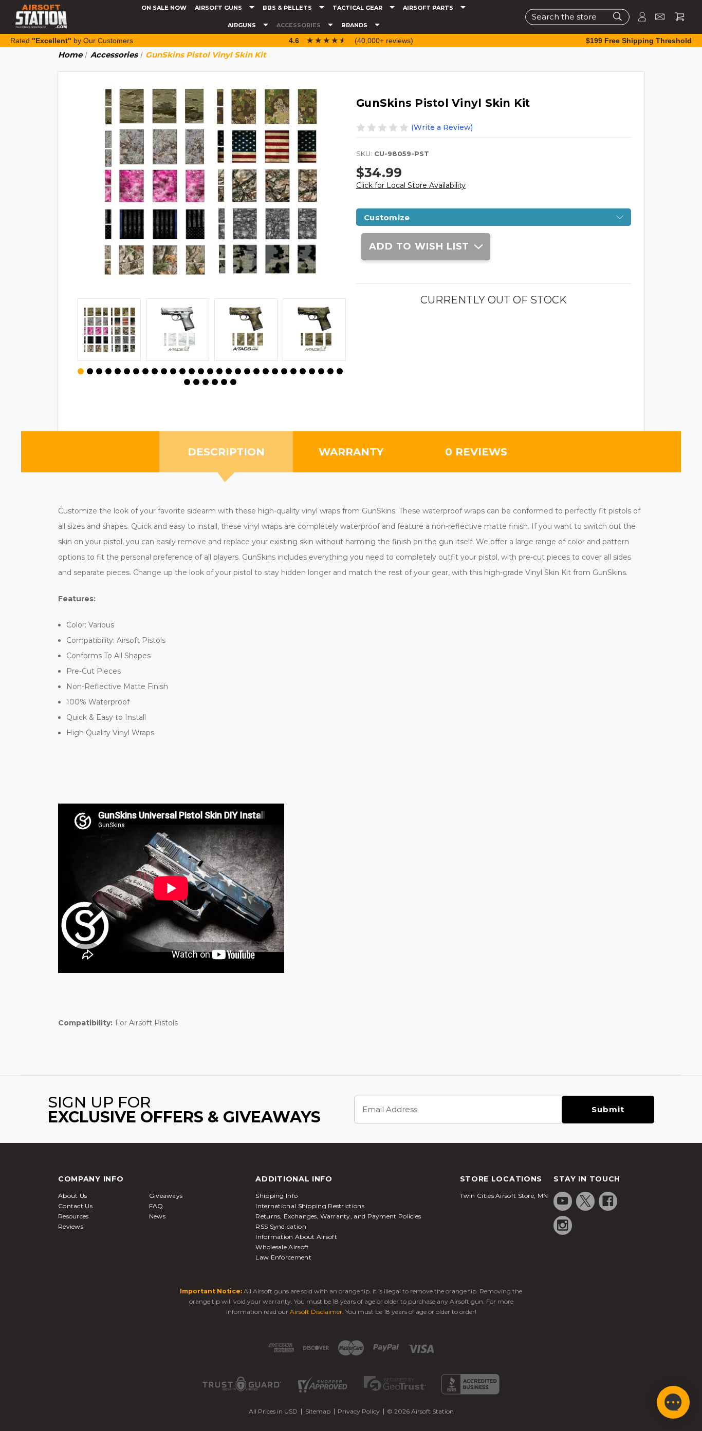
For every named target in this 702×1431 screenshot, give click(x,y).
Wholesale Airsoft (282, 1247)
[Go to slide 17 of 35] (229, 371)
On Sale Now (164, 8)
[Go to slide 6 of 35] (127, 371)
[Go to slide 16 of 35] (219, 371)
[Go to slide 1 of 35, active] (81, 372)
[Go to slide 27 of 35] (321, 371)
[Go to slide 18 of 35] (238, 371)
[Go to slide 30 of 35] (187, 382)
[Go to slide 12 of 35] (182, 371)
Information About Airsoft (296, 1237)
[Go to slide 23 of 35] (284, 371)
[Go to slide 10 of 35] (164, 371)
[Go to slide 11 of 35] (173, 371)
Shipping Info (276, 1195)
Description (226, 452)
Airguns (242, 25)
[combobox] (577, 17)
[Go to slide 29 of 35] (340, 371)
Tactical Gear (358, 8)
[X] (585, 1201)
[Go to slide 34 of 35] (224, 382)
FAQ (156, 1206)
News (157, 1216)
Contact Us (75, 1206)
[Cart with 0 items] (676, 17)
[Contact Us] (655, 17)
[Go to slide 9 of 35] (155, 371)
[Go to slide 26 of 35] (312, 371)
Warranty (351, 452)
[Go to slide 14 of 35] (201, 371)
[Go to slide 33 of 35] (215, 382)
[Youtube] (562, 1201)
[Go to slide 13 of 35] (192, 371)
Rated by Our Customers (71, 40)
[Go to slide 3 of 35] (99, 371)
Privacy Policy (359, 1411)
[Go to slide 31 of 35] (196, 382)
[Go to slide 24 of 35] (293, 371)
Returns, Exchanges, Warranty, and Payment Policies (338, 1216)
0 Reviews (476, 452)
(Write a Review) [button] (442, 127)
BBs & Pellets (288, 8)
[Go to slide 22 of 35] (275, 371)
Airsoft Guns (219, 8)
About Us (72, 1195)
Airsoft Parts (429, 8)
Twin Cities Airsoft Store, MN (504, 1195)
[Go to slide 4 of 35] (108, 371)
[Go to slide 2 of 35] (90, 371)
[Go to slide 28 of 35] (330, 371)
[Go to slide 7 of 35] (136, 371)
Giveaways (166, 1195)
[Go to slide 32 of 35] (205, 382)
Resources (73, 1216)
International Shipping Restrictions (309, 1206)
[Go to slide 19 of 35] (247, 371)
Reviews (70, 1226)
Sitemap (317, 1411)
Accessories (299, 25)
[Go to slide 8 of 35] (145, 371)
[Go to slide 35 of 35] (233, 382)
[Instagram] (562, 1225)
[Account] (638, 17)
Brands (355, 25)
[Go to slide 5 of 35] (118, 371)
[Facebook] (608, 1201)
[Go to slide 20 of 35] (256, 371)
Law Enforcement (283, 1257)
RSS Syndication (280, 1226)
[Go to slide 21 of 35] (266, 371)
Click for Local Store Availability (411, 185)
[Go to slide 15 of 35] (210, 371)
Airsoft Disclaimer (316, 1311)
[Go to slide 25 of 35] (303, 371)
